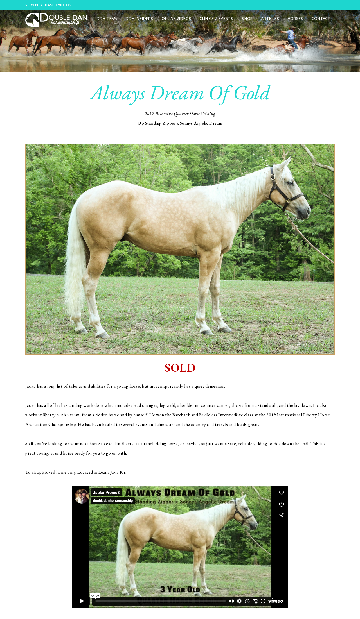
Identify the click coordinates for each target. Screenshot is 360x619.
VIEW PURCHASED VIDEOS (48, 5)
